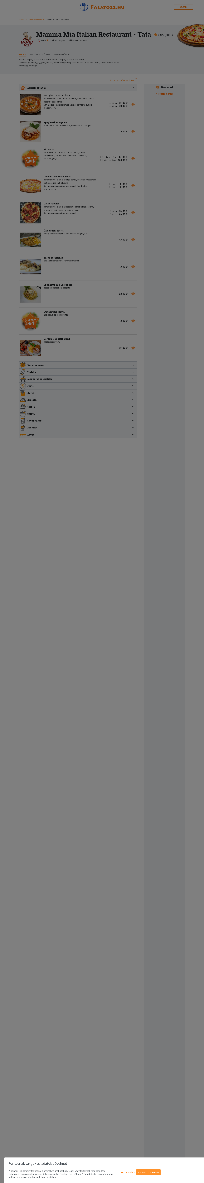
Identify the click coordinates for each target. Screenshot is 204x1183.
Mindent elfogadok (148, 1172)
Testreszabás (128, 1172)
